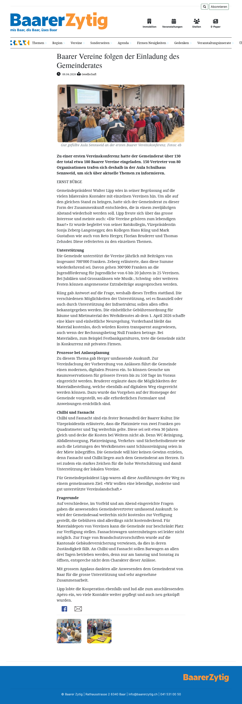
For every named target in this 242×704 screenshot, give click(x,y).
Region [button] (57, 43)
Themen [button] (38, 43)
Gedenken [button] (181, 43)
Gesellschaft (89, 74)
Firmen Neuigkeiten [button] (151, 43)
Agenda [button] (123, 43)
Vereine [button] (76, 43)
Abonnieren (219, 7)
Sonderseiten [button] (99, 43)
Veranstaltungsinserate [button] (214, 43)
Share (64, 608)
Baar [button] (19, 43)
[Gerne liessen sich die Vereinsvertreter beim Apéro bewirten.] (99, 630)
